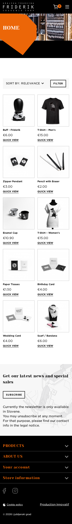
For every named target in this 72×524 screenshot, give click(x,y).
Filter (58, 83)
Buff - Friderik (11, 129)
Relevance (30, 83)
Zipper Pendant (12, 181)
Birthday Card (46, 284)
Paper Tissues (11, 284)
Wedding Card (12, 335)
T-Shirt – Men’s (46, 129)
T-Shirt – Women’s (48, 232)
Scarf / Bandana (47, 335)
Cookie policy (15, 504)
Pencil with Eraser (48, 181)
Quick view (11, 139)
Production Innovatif (54, 504)
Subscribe (14, 394)
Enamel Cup (10, 232)
